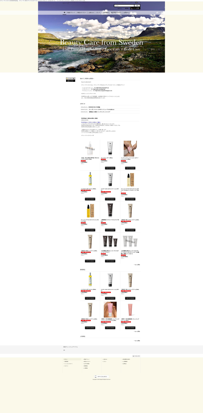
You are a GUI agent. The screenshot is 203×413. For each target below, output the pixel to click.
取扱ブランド (86, 359)
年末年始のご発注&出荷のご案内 (89, 118)
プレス (105, 361)
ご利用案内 (125, 361)
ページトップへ (137, 356)
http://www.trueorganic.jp (102, 87)
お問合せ (124, 364)
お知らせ (105, 359)
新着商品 (86, 366)
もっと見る (137, 265)
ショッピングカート (69, 364)
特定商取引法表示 (126, 359)
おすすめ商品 (86, 364)
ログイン (120, 8)
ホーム (66, 359)
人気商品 (86, 368)
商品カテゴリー (87, 361)
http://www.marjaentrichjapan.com (103, 90)
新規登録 (126, 8)
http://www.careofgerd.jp (99, 89)
